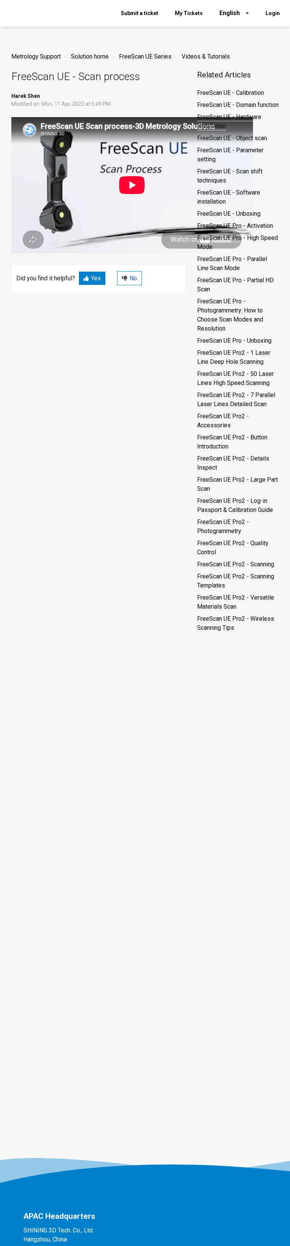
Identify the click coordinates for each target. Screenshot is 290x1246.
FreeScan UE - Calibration (230, 92)
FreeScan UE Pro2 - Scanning (235, 564)
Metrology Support (36, 56)
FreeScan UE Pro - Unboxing (234, 340)
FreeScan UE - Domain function (238, 104)
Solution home (90, 56)
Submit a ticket (139, 13)
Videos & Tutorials (206, 56)
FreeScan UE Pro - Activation (235, 225)
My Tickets (189, 13)
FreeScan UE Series (145, 56)
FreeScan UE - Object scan (232, 138)
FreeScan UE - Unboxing (229, 213)
